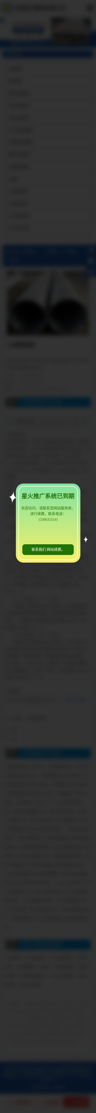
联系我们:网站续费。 (48, 549)
